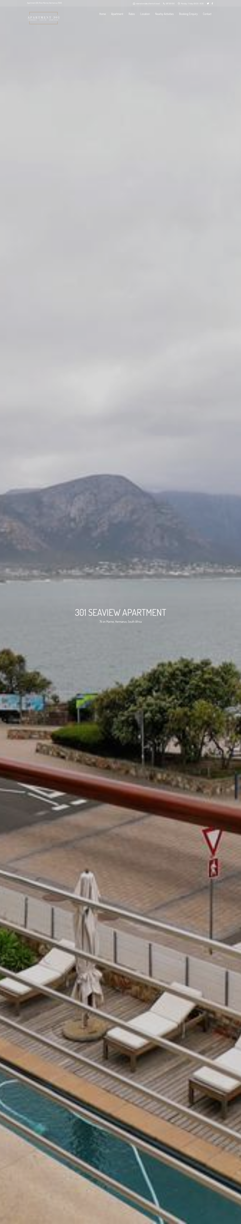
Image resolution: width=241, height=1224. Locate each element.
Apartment (117, 14)
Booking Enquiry (188, 14)
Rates (132, 14)
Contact (207, 14)
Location (145, 14)
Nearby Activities (164, 14)
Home (102, 14)
